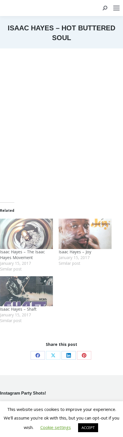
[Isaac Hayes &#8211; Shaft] (26, 291)
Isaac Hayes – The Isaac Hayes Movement (22, 254)
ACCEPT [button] (88, 427)
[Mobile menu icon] (116, 8)
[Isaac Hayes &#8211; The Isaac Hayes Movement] (26, 234)
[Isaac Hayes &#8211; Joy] (85, 234)
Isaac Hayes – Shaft (18, 309)
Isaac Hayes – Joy (75, 251)
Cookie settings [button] (55, 427)
